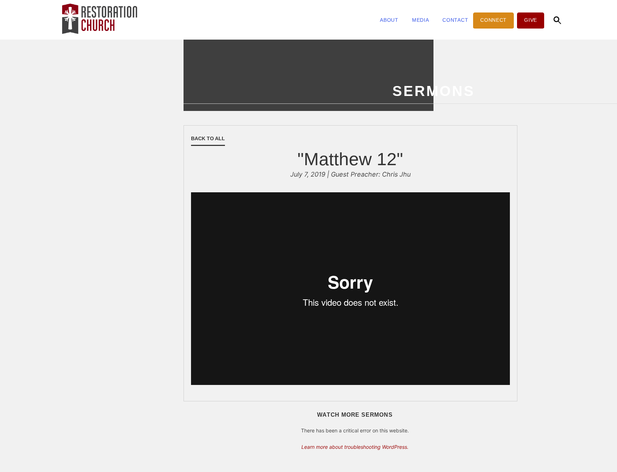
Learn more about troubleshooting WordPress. (354, 447)
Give (530, 20)
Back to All (208, 138)
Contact (455, 20)
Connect (493, 20)
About (389, 20)
